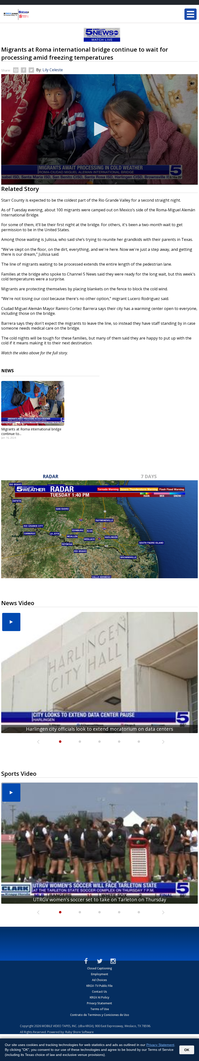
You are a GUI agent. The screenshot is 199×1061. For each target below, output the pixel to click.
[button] (99, 129)
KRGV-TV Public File (99, 986)
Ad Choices (99, 980)
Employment (99, 974)
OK (186, 1050)
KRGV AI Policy (99, 997)
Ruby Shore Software (79, 1032)
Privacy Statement (99, 1003)
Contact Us (99, 992)
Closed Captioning (99, 968)
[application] (99, 129)
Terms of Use (99, 1009)
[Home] (32, 14)
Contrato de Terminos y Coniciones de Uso (99, 1015)
